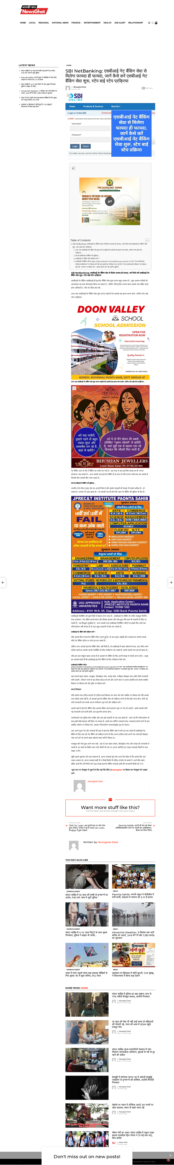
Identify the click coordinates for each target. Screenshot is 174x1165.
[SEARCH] (153, 23)
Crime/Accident (73, 891)
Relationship (135, 23)
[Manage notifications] (168, 1160)
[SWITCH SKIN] (104, 10)
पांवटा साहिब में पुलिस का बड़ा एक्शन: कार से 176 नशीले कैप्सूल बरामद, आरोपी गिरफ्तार (131, 995)
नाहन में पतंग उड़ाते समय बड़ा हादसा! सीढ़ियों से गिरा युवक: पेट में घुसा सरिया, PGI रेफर (86, 974)
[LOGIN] (156, 22)
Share (68, 95)
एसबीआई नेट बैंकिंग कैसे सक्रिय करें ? (87, 259)
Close (170, 1155)
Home (23, 23)
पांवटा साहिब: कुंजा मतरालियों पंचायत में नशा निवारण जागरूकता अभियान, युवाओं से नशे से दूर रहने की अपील (133, 1052)
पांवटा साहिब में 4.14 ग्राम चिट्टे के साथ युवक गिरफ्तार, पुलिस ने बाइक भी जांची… (86, 934)
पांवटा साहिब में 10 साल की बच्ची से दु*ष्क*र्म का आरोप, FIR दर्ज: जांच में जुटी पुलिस (86, 896)
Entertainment (92, 23)
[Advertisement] (87, 42)
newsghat (117, 770)
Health (107, 23)
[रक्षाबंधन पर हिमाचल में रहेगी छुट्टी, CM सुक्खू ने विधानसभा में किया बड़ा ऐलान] (133, 955)
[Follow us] (149, 22)
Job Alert (119, 23)
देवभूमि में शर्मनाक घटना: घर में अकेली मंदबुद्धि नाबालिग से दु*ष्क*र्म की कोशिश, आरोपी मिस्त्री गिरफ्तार (133, 1080)
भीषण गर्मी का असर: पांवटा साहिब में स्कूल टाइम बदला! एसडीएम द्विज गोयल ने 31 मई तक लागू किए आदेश (133, 1135)
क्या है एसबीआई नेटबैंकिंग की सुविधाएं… (87, 256)
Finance (75, 23)
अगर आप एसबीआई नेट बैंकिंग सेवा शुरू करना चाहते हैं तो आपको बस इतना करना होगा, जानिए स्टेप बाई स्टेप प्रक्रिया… (108, 251)
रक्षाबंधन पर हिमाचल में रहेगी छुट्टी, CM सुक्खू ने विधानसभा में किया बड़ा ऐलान (132, 974)
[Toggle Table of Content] (146, 240)
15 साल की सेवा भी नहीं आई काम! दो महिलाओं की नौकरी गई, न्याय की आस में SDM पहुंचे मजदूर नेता (132, 1024)
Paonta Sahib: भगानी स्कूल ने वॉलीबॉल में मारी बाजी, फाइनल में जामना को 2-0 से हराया (133, 896)
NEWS (115, 891)
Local (32, 23)
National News (60, 23)
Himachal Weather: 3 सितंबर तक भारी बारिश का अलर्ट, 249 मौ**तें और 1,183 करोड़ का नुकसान (133, 935)
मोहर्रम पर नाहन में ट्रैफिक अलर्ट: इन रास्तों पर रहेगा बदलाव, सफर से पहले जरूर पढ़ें (132, 1106)
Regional (44, 23)
